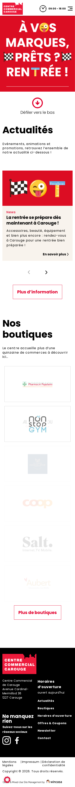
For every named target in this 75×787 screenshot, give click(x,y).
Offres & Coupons (52, 564)
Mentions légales (9, 604)
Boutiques (46, 549)
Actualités (46, 541)
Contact (44, 579)
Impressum (31, 602)
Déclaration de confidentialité (53, 604)
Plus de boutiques (37, 453)
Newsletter (47, 571)
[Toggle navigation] (70, 9)
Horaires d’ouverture (55, 556)
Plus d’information (37, 292)
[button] (46, 272)
